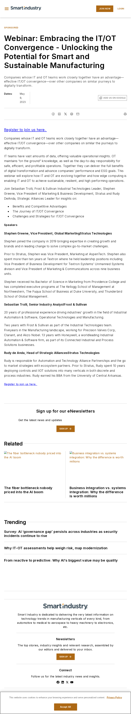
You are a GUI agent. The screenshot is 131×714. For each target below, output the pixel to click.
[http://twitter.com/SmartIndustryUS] (67, 682)
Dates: (8, 93)
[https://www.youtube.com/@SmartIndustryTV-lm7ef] (72, 682)
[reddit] (71, 114)
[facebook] (53, 114)
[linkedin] (59, 114)
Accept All (65, 707)
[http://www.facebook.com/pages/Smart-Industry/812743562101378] (58, 682)
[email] (77, 114)
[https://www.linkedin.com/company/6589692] (62, 682)
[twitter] (65, 114)
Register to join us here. (25, 130)
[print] (125, 114)
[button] (6, 8)
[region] (65, 703)
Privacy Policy (114, 697)
